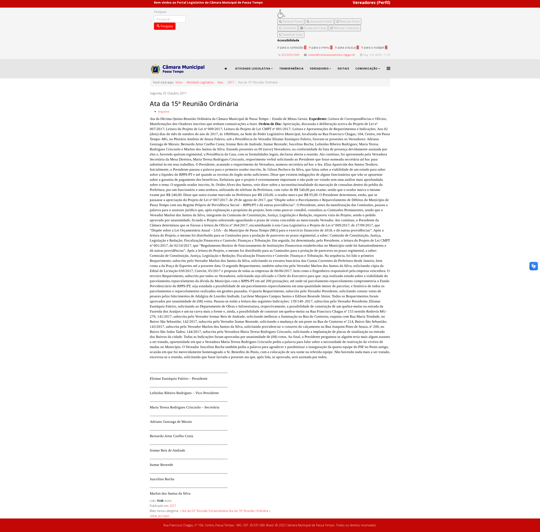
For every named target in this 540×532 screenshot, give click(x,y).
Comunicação (366, 68)
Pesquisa (160, 12)
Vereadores (319, 68)
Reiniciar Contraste (346, 28)
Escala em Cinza (314, 28)
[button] (319, 13)
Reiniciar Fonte (349, 21)
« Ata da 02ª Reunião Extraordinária (204, 511)
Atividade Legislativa (252, 68)
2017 (230, 82)
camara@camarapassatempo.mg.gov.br (331, 55)
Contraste (289, 28)
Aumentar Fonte (320, 21)
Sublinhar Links (292, 35)
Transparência (291, 68)
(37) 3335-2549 (290, 55)
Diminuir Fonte (292, 21)
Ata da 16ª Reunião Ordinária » (249, 511)
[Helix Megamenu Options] (388, 68)
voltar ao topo (159, 516)
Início (179, 82)
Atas (220, 82)
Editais (343, 68)
